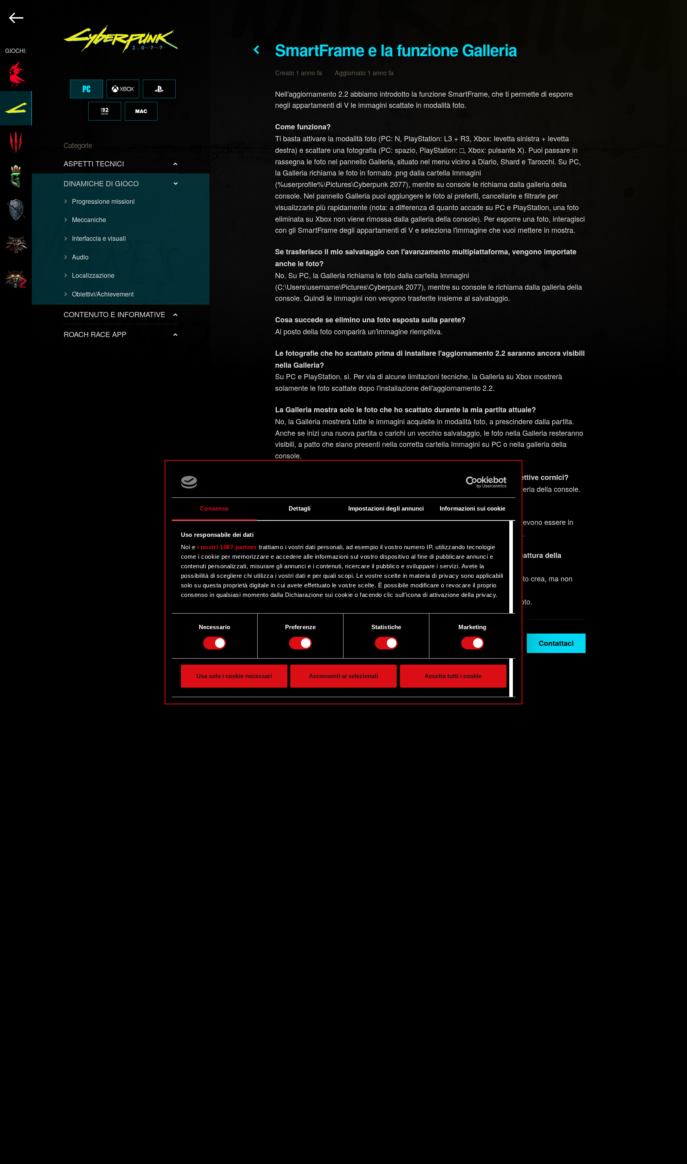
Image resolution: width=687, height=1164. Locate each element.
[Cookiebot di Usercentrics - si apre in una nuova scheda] (472, 482)
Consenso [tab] (214, 508)
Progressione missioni (103, 201)
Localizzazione (93, 275)
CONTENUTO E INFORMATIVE (114, 314)
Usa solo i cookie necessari (234, 676)
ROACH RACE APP (95, 334)
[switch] (300, 643)
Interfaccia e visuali (99, 238)
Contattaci (556, 643)
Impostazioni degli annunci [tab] (386, 508)
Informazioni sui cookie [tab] (472, 508)
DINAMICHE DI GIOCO (101, 183)
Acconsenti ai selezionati (343, 676)
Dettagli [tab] (300, 508)
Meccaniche (89, 219)
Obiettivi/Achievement (103, 293)
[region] (105, 582)
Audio (80, 256)
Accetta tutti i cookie (453, 676)
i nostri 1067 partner (227, 547)
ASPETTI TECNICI (94, 163)
